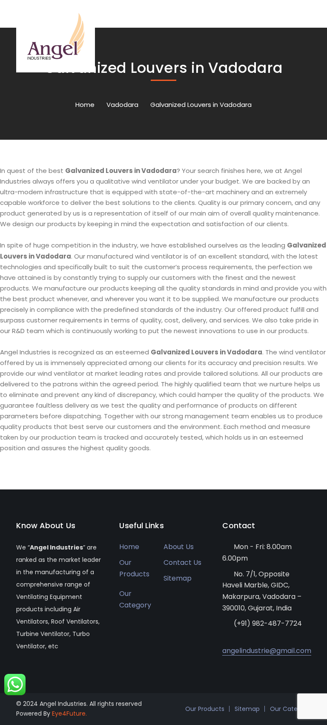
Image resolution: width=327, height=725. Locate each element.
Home (85, 104)
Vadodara (122, 104)
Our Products (134, 568)
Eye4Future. (69, 713)
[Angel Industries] (55, 35)
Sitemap (178, 578)
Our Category (135, 599)
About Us (179, 547)
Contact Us (182, 562)
